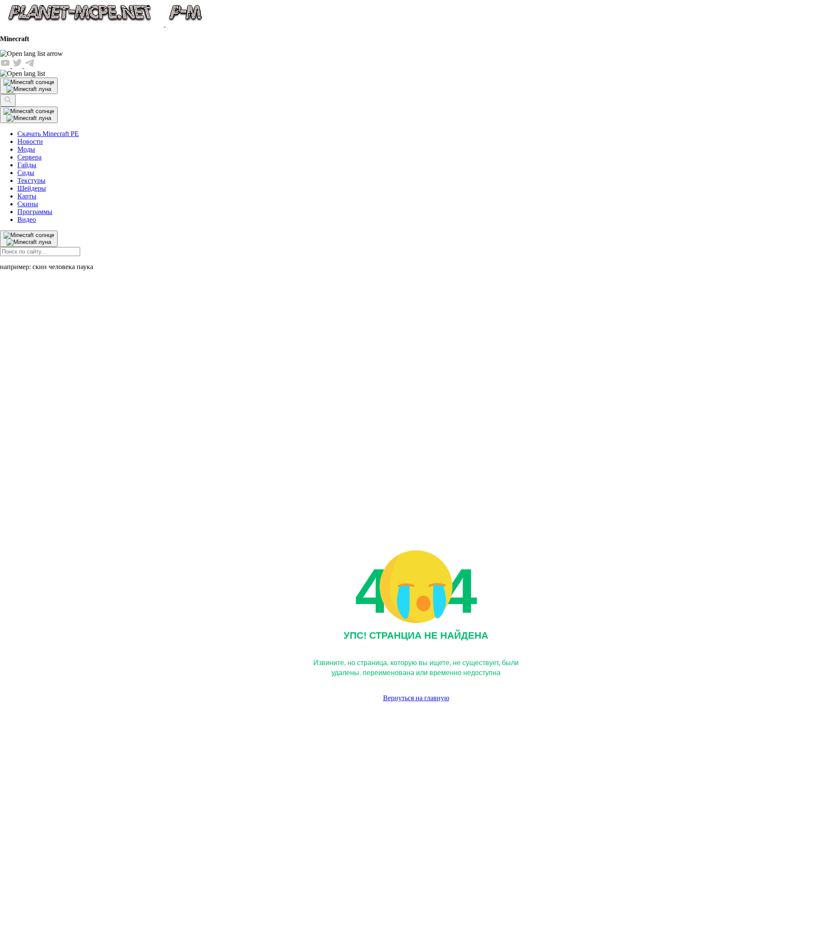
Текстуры (31, 180)
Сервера (29, 157)
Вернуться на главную (416, 698)
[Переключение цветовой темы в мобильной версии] (29, 86)
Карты (26, 196)
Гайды (26, 165)
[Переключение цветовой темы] (29, 115)
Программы (34, 211)
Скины (27, 204)
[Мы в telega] (29, 65)
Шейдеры (31, 188)
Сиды (25, 172)
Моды (26, 149)
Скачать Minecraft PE (48, 133)
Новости (30, 141)
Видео (26, 219)
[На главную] (103, 24)
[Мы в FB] (6, 65)
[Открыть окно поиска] (8, 100)
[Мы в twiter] (18, 65)
